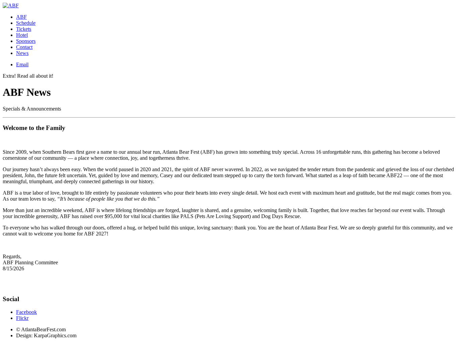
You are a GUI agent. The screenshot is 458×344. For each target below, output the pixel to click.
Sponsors (26, 41)
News (22, 53)
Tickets (23, 29)
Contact (24, 47)
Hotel (22, 35)
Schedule (26, 23)
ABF (21, 17)
